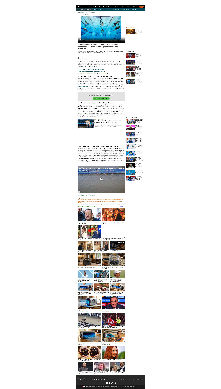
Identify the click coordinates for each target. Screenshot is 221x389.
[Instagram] (115, 383)
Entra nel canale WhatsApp (102, 98)
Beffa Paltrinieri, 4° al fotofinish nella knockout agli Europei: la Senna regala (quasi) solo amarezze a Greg (100, 199)
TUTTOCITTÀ (118, 386)
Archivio (141, 379)
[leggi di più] (124, 58)
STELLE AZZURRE (125, 9)
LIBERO (90, 386)
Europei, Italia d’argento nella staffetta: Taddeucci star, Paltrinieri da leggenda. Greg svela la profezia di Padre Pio (100, 202)
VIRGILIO (93, 386)
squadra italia (116, 9)
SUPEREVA (137, 386)
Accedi (141, 6)
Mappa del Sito (133, 379)
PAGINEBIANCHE (113, 386)
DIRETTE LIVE (106, 6)
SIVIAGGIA (124, 386)
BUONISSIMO (133, 386)
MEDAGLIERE (103, 9)
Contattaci (128, 379)
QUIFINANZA (129, 386)
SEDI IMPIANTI (134, 9)
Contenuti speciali (122, 379)
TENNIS (122, 6)
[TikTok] (112, 383)
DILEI (121, 386)
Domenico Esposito (84, 57)
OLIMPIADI (81, 14)
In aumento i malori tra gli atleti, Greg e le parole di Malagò (93, 73)
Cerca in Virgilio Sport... (97, 379)
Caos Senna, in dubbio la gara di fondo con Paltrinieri (92, 71)
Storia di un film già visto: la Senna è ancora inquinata (92, 69)
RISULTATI (109, 9)
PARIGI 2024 (86, 14)
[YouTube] (109, 383)
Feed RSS (138, 379)
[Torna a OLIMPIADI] (78, 9)
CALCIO (88, 6)
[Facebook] (107, 383)
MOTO (116, 6)
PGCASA (108, 386)
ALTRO (134, 6)
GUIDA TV (128, 6)
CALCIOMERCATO (96, 6)
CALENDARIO (96, 9)
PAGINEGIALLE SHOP (103, 386)
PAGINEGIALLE (97, 386)
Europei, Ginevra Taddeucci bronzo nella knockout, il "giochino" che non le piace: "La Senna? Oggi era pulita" (101, 204)
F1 (112, 6)
